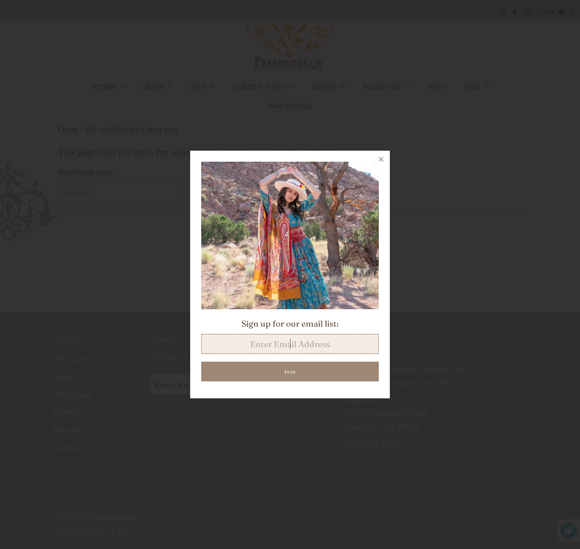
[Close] (381, 159)
